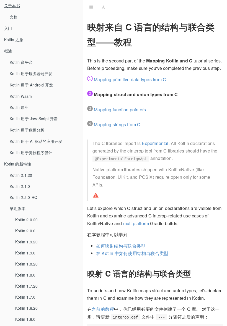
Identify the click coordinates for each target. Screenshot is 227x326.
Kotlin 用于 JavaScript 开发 (34, 118)
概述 (8, 51)
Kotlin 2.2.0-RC (23, 197)
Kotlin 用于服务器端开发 (31, 73)
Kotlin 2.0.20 (26, 219)
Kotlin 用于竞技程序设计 (31, 152)
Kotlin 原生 (19, 107)
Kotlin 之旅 (13, 39)
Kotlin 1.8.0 (25, 275)
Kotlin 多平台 (21, 62)
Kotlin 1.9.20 (26, 241)
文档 (13, 17)
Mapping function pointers (120, 109)
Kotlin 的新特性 (17, 164)
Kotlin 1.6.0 (25, 319)
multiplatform (136, 223)
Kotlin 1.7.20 (26, 286)
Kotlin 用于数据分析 (27, 130)
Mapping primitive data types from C (130, 79)
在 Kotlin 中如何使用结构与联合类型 (132, 253)
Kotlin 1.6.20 (26, 308)
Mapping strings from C (117, 124)
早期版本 (17, 208)
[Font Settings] (103, 7)
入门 (8, 28)
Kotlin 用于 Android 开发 (31, 85)
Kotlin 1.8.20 (26, 264)
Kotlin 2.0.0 (25, 230)
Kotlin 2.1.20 (21, 175)
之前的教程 (103, 309)
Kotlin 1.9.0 (25, 253)
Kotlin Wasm (21, 96)
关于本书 (12, 5)
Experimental (155, 143)
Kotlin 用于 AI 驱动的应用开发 (36, 141)
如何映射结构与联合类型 (120, 246)
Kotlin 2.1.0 (20, 186)
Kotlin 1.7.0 (25, 297)
